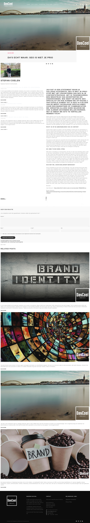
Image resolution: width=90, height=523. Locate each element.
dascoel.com (50, 513)
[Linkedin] (86, 5)
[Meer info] (76, 5)
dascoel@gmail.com (52, 511)
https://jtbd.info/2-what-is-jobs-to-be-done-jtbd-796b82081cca (70, 188)
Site (61, 228)
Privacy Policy (69, 501)
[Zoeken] (74, 5)
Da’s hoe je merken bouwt (11, 479)
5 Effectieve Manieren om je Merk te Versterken (20, 87)
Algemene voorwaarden (71, 499)
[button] (67, 197)
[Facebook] (82, 5)
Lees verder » (4, 102)
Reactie (2, 216)
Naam (2, 228)
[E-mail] (80, 5)
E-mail (32, 228)
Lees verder (3, 99)
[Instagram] (84, 5)
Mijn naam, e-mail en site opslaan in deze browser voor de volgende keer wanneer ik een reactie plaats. (22, 233)
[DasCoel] (8, 4)
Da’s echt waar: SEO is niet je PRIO (14, 117)
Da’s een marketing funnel (11, 103)
